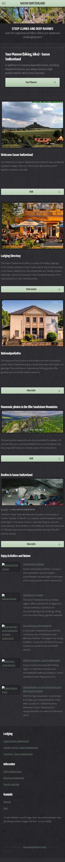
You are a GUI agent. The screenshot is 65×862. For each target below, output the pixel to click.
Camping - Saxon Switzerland (18, 753)
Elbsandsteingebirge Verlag (34, 847)
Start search (31, 289)
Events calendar (11, 784)
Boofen (4, 509)
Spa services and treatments (37, 625)
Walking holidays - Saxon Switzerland (41, 660)
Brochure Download (13, 777)
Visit (31, 191)
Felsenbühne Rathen (33, 563)
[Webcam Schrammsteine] (32, 125)
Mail (5, 808)
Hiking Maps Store (12, 771)
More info (31, 390)
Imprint (7, 801)
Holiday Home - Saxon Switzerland (20, 747)
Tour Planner (31, 82)
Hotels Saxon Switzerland (16, 741)
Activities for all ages (33, 594)
